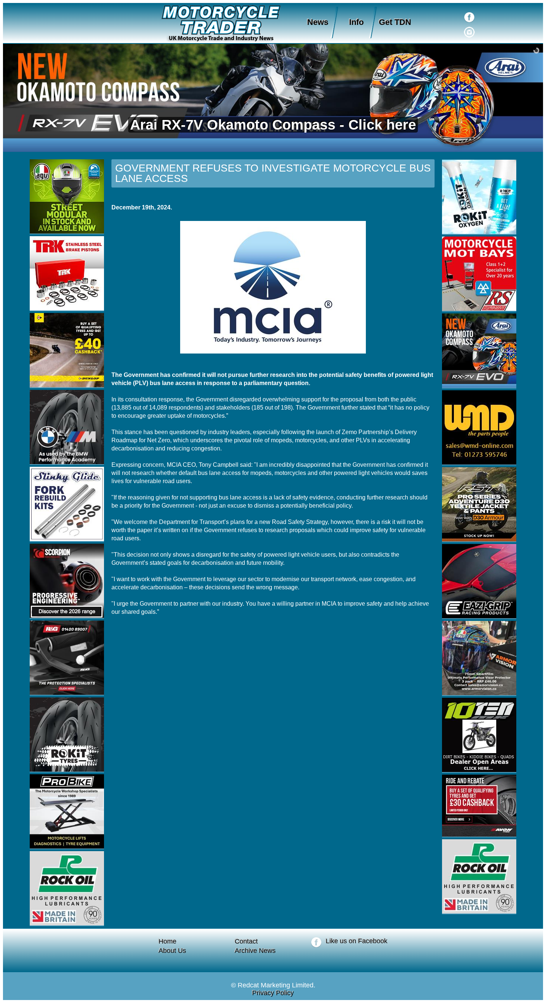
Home (167, 941)
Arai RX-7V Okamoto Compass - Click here (273, 125)
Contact (246, 941)
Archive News (255, 950)
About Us (172, 950)
